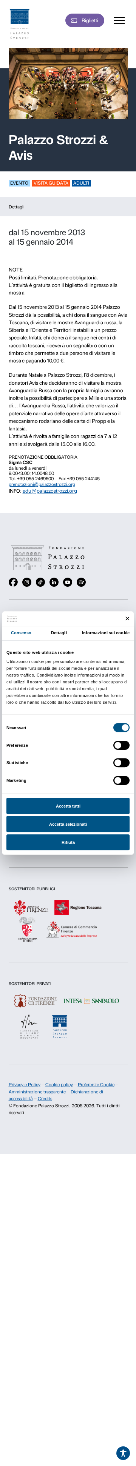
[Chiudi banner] (127, 619)
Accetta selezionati (68, 824)
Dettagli (17, 207)
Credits (45, 1098)
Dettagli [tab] (59, 632)
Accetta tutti (68, 806)
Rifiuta (68, 842)
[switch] (121, 745)
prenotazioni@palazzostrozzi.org (42, 484)
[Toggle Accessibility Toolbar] (123, 1453)
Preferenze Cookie (96, 1084)
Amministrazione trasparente (37, 1091)
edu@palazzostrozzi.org (50, 491)
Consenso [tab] (21, 632)
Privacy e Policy (24, 1084)
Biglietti (90, 20)
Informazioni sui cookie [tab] (106, 632)
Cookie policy (59, 1084)
